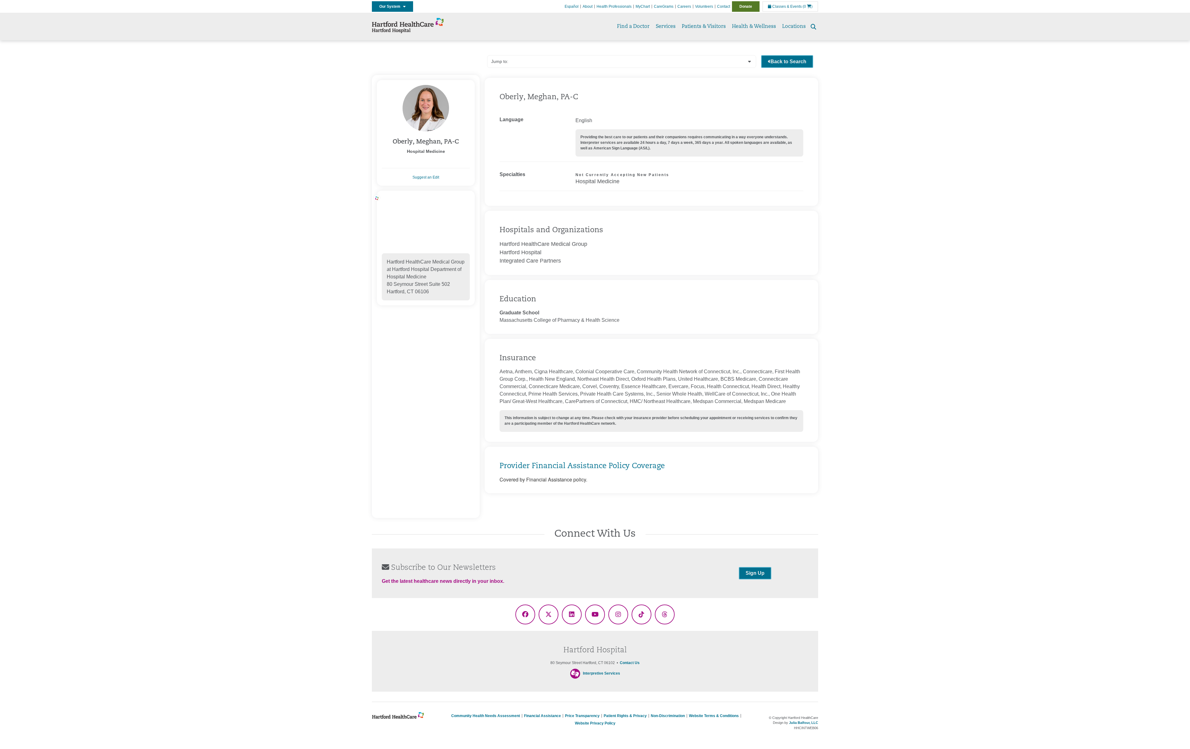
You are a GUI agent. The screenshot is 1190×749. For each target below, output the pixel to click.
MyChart (643, 6)
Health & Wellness (754, 26)
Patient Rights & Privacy (625, 716)
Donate (745, 6)
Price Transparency (582, 716)
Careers (684, 6)
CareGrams (663, 6)
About (588, 6)
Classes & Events (786, 6)
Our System (391, 6)
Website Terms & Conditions (714, 716)
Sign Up (755, 573)
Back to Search (788, 61)
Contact (723, 6)
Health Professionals (614, 6)
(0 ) (808, 6)
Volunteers (704, 6)
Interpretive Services (601, 673)
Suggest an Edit (425, 177)
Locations (794, 26)
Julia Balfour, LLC (803, 723)
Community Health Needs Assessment (485, 716)
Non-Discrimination (668, 716)
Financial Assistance (542, 716)
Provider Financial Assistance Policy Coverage (582, 466)
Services (666, 26)
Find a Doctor (633, 26)
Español (572, 6)
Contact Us (630, 663)
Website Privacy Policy (595, 723)
